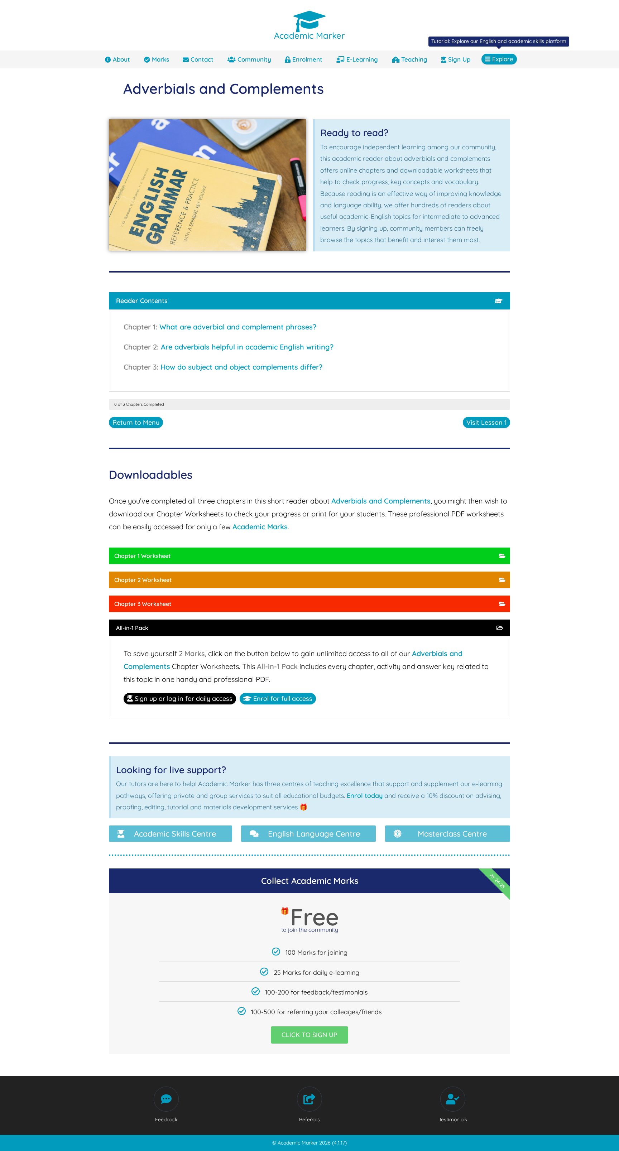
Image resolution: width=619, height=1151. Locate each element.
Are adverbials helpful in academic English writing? (247, 346)
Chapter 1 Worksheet (142, 555)
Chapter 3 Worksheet (142, 603)
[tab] (309, 300)
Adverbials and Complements (381, 500)
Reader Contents (142, 301)
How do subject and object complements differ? (241, 366)
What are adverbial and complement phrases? (237, 326)
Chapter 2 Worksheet (143, 579)
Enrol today (365, 795)
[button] (170, 833)
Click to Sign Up (309, 1035)
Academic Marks (260, 526)
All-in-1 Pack (132, 627)
